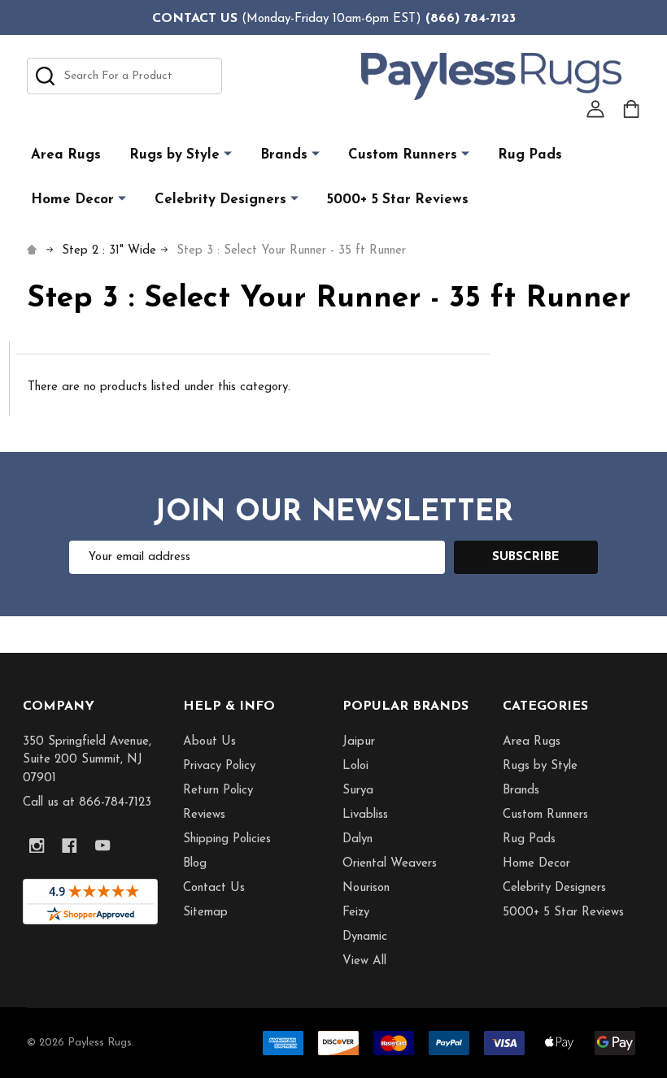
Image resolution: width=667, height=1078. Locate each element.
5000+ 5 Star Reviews (398, 199)
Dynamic (364, 937)
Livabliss (365, 815)
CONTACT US (195, 18)
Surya (357, 791)
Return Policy (218, 791)
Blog (195, 864)
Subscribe (526, 557)
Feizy (355, 912)
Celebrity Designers (220, 199)
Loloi (355, 766)
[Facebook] (69, 846)
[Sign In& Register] (595, 109)
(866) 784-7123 (470, 18)
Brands (283, 155)
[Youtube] (103, 846)
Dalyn (357, 839)
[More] (228, 154)
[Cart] (631, 109)
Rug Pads (530, 155)
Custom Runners (402, 155)
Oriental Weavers (389, 864)
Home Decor (72, 199)
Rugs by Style (174, 155)
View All (364, 961)
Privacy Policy (219, 766)
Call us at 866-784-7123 (87, 803)
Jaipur (358, 742)
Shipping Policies (227, 839)
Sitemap (205, 912)
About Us (209, 742)
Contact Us (214, 888)
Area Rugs (66, 155)
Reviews (204, 815)
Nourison (366, 888)
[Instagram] (37, 846)
